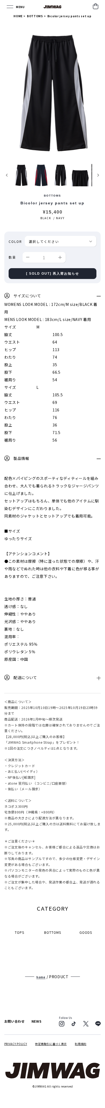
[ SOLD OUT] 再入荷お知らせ (52, 273)
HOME (18, 16)
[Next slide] (98, 175)
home (41, 977)
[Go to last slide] (7, 175)
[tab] (52, 296)
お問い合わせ (14, 1021)
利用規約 (80, 1044)
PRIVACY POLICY (15, 1044)
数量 (12, 257)
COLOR (15, 241)
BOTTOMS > (37, 16)
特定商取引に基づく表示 (51, 1044)
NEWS (37, 1021)
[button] (21, 175)
